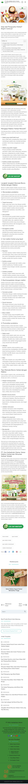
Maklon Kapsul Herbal (15, 744)
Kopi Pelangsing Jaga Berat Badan (10, 674)
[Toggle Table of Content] (24, 41)
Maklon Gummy (14, 753)
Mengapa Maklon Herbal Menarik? (10, 43)
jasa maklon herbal (7, 540)
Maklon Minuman (15, 751)
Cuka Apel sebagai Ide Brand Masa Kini (11, 702)
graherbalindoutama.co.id (19, 513)
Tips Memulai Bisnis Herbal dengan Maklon (12, 48)
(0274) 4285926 (17, 766)
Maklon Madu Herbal (14, 749)
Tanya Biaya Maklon (14, 758)
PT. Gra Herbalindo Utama (11, 460)
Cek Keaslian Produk (14, 760)
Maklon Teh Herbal (14, 746)
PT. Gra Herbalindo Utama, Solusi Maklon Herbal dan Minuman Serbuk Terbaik (14, 50)
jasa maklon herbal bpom (8, 544)
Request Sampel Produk (14, 755)
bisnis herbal (5, 536)
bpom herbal (15, 536)
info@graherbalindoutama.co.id (16, 770)
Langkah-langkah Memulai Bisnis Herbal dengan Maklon (13, 45)
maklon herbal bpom (7, 548)
